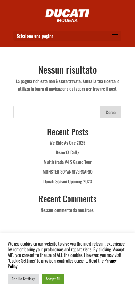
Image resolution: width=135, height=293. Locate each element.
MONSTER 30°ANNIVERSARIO (68, 171)
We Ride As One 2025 (67, 142)
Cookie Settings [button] (23, 278)
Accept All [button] (53, 278)
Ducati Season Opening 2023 (67, 181)
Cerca (111, 112)
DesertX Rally (67, 152)
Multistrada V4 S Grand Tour (68, 161)
